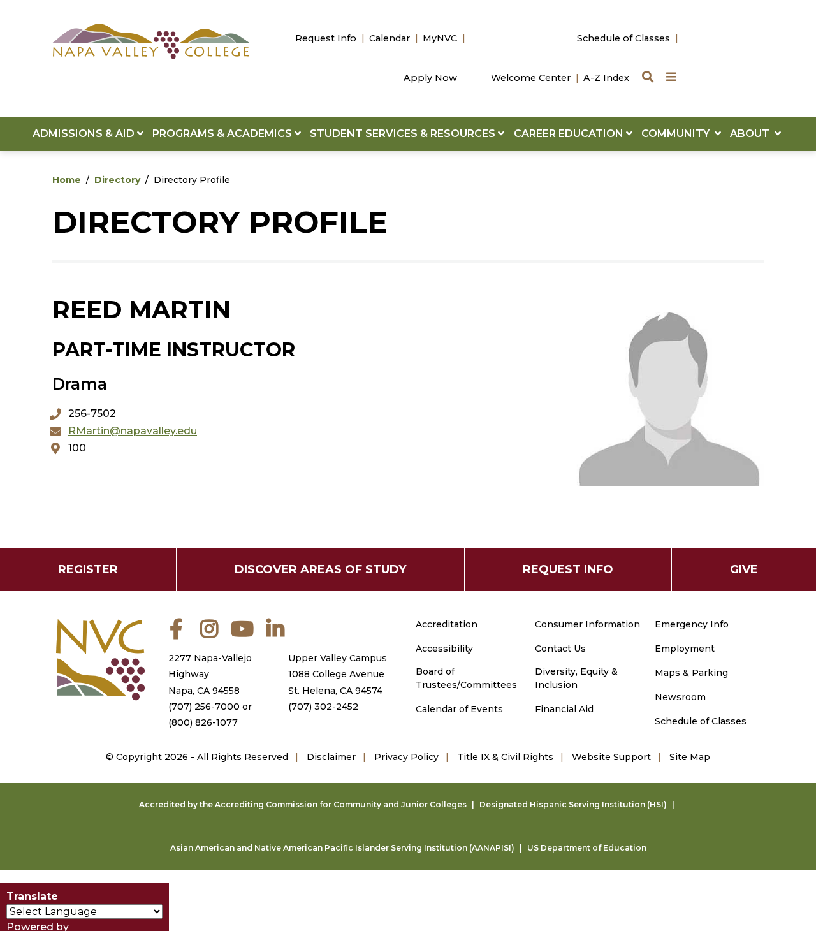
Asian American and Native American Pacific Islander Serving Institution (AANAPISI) (342, 848)
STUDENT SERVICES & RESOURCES (404, 134)
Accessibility (444, 648)
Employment (685, 648)
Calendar (389, 38)
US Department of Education (586, 848)
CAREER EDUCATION (570, 134)
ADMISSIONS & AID (85, 134)
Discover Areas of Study (320, 569)
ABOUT (752, 134)
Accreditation (446, 624)
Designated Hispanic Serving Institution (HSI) (573, 804)
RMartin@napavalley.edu (132, 431)
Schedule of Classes (623, 38)
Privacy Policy (406, 757)
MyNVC (440, 38)
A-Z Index (606, 78)
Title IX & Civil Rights (505, 757)
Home (66, 180)
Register (88, 569)
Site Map (689, 757)
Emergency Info (692, 624)
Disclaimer (331, 757)
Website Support (611, 757)
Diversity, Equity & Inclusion (576, 678)
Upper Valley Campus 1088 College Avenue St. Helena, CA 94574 (337, 674)
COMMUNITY (678, 134)
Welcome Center (531, 78)
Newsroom (680, 697)
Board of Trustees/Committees (466, 678)
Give (744, 569)
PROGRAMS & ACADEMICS (223, 134)
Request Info (325, 38)
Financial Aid (564, 709)
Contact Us (560, 648)
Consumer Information (587, 624)
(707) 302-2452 (323, 706)
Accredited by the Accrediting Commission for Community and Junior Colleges (303, 804)
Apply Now (430, 78)
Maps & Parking (691, 672)
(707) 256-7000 (204, 706)
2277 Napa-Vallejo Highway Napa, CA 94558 (210, 674)
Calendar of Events (459, 709)
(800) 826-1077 (203, 722)
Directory (117, 180)
